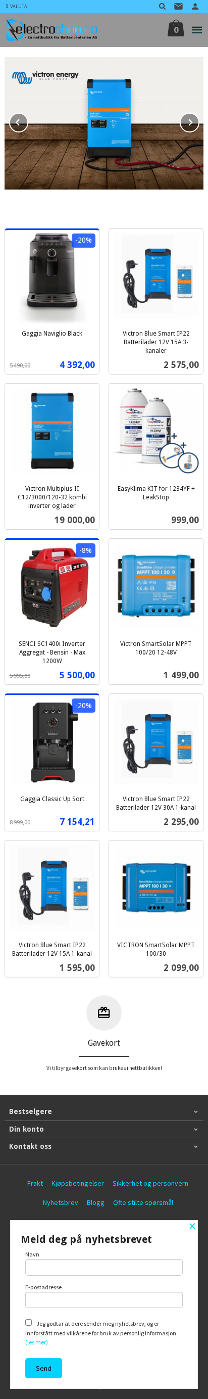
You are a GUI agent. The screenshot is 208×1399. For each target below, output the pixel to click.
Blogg (96, 1202)
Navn (32, 1254)
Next (198, 121)
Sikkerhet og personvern (150, 1183)
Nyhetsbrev (60, 1202)
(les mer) (36, 1342)
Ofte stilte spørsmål (143, 1202)
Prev (27, 121)
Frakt (35, 1183)
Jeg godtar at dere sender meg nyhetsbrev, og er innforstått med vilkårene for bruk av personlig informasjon (100, 1333)
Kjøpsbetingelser (77, 1183)
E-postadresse (43, 1287)
